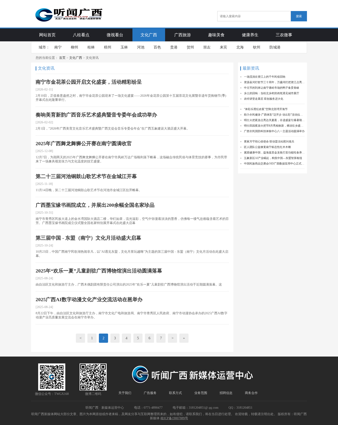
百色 (157, 47)
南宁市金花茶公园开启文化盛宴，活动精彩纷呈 (89, 82)
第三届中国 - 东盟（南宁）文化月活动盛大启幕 (88, 238)
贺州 (190, 47)
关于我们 (124, 393)
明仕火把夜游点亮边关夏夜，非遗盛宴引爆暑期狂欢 (274, 120)
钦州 (256, 47)
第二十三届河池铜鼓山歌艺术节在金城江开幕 (86, 176)
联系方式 (175, 393)
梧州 (107, 47)
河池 (140, 47)
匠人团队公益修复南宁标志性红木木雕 (267, 147)
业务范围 (200, 393)
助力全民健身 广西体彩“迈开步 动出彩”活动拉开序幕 (274, 114)
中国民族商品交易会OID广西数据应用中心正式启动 (274, 163)
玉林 (124, 47)
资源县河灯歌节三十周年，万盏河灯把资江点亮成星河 (274, 82)
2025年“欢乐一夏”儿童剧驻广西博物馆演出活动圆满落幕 (99, 271)
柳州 (74, 47)
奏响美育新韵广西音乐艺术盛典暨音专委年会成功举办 (96, 115)
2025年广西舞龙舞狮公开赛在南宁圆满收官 (84, 143)
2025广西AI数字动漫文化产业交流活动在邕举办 (89, 299)
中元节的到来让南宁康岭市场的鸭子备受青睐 (271, 87)
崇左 (207, 47)
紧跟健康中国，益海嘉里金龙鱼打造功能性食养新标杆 (274, 152)
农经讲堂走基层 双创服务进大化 (263, 98)
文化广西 (75, 58)
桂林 (91, 47)
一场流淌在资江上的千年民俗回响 (264, 76)
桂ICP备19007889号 (174, 418)
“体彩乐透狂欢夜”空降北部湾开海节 (266, 109)
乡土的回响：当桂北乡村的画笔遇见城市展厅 (271, 93)
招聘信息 (226, 393)
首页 (62, 58)
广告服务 (150, 393)
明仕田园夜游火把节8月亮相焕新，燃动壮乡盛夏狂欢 (274, 125)
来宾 (223, 47)
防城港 (275, 47)
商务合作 (251, 393)
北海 (240, 47)
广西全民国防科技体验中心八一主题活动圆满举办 (274, 131)
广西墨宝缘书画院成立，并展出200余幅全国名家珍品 (95, 205)
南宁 (58, 47)
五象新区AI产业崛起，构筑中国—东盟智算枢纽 (273, 158)
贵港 (174, 47)
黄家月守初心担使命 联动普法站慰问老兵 (269, 141)
